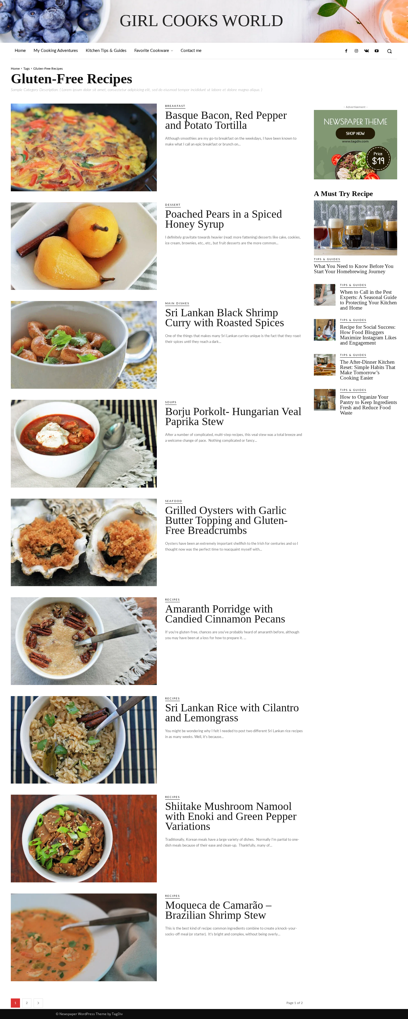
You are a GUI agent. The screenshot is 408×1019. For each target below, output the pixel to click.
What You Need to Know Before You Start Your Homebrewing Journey (354, 268)
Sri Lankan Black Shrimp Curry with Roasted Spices (224, 317)
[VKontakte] (366, 51)
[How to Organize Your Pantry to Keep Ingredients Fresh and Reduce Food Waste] (325, 400)
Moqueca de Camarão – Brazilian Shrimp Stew (218, 910)
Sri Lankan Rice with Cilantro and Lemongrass (232, 712)
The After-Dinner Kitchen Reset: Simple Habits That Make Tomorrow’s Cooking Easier (367, 370)
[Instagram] (356, 51)
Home (15, 68)
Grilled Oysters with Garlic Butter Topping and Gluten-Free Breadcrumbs (226, 520)
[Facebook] (346, 51)
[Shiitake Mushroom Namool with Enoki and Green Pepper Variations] (84, 838)
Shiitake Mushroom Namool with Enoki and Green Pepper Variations (230, 816)
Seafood (173, 501)
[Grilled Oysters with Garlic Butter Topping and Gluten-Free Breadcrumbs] (84, 542)
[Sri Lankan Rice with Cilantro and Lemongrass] (84, 740)
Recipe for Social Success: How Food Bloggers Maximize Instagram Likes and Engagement (368, 335)
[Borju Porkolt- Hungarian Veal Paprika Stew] (84, 444)
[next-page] (38, 1003)
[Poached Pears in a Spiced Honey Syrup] (84, 246)
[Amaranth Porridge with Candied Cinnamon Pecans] (84, 641)
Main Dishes (177, 303)
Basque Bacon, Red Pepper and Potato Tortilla (226, 120)
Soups (171, 402)
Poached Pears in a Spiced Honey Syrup (223, 219)
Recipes (172, 599)
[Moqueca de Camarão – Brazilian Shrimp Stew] (84, 937)
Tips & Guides (327, 259)
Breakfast (175, 106)
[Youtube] (377, 51)
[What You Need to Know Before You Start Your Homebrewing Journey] (355, 227)
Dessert (173, 205)
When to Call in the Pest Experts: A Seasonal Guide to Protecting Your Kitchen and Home (368, 300)
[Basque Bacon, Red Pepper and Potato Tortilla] (84, 147)
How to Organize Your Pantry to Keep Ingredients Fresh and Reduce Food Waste (368, 405)
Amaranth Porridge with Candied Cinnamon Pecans (225, 614)
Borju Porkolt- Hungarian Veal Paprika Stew (233, 416)
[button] (389, 51)
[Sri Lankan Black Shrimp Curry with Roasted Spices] (84, 345)
